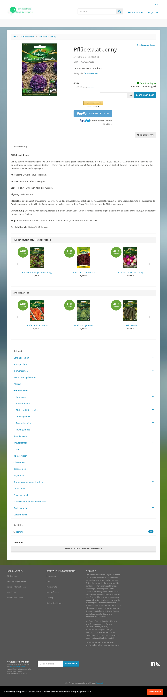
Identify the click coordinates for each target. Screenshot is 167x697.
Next (149, 264)
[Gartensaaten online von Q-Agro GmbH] (31, 11)
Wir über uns (12, 576)
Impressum (51, 576)
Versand (91, 87)
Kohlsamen (21, 396)
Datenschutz (51, 587)
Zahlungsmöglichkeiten (16, 581)
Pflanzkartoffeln (21, 495)
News (157, 4)
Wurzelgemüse (23, 416)
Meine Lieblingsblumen (25, 377)
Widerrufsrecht (52, 592)
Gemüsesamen (91, 73)
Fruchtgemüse (23, 429)
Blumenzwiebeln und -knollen (28, 481)
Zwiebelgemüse (23, 423)
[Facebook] (153, 664)
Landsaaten (19, 488)
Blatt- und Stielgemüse (27, 410)
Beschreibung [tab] (20, 146)
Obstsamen (19, 462)
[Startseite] (15, 36)
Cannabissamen (21, 357)
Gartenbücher (20, 514)
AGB (48, 581)
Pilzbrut (17, 383)
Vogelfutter (19, 475)
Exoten (17, 449)
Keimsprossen (20, 455)
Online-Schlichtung (54, 603)
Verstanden (155, 691)
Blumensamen (21, 370)
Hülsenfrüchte (23, 403)
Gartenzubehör (21, 508)
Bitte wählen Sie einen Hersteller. (83, 548)
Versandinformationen (16, 587)
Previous (17, 264)
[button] (93, 104)
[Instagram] (158, 664)
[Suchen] (119, 11)
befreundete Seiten (15, 597)
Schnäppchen (20, 364)
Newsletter (11, 592)
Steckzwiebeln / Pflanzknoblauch (30, 501)
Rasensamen (20, 468)
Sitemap (49, 597)
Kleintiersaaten (21, 436)
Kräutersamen (20, 442)
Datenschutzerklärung (17, 666)
